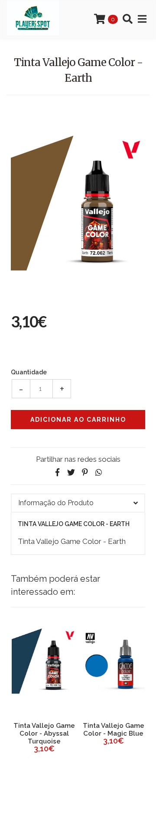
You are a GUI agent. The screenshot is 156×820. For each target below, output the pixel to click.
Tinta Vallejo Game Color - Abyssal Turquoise (43, 733)
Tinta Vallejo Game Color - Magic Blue (112, 729)
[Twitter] (71, 472)
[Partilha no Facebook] (57, 472)
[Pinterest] (85, 472)
